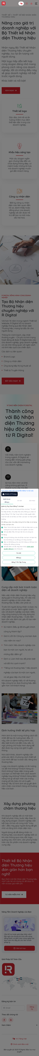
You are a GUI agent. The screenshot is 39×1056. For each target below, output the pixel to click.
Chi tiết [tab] (19, 500)
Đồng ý (18, 557)
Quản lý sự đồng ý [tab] (6, 500)
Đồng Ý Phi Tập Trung (19, 562)
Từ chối (18, 553)
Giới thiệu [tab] (32, 500)
